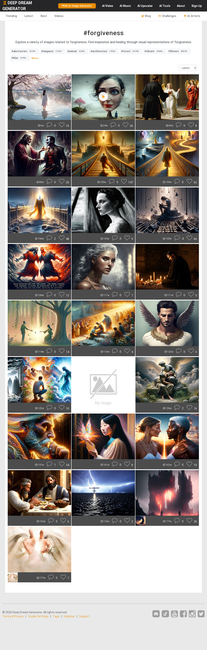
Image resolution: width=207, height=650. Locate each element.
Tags (56, 616)
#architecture (103, 51)
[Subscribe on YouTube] (174, 614)
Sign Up (196, 5)
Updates (69, 616)
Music (125, 5)
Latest (28, 16)
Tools (164, 5)
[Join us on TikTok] (165, 613)
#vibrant (154, 51)
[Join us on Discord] (156, 613)
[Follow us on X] (201, 614)
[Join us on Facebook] (183, 614)
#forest (130, 51)
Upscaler (145, 5)
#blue (19, 58)
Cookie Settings (38, 616)
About (181, 5)
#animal (76, 51)
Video (107, 5)
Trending (11, 16)
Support (84, 616)
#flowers (177, 51)
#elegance (51, 51)
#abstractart (23, 51)
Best (44, 16)
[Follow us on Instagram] (192, 614)
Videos (58, 16)
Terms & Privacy (13, 616)
